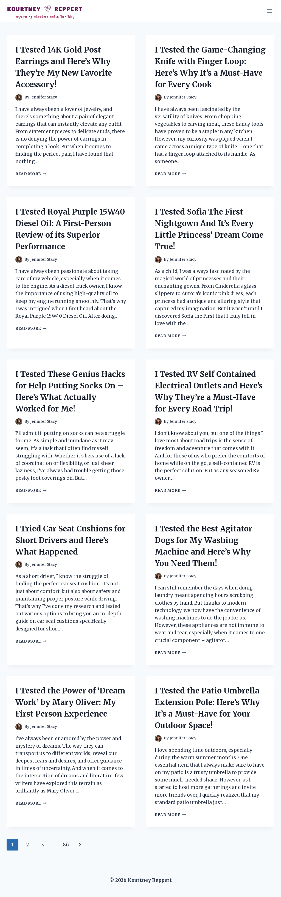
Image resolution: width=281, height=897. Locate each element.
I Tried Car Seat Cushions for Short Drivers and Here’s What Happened (70, 540)
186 (65, 845)
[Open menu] (269, 11)
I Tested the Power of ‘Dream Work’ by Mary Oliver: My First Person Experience (70, 702)
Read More (31, 174)
